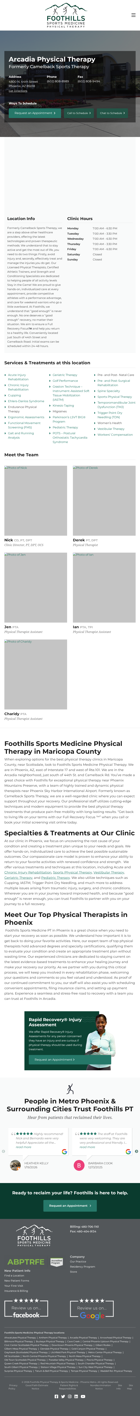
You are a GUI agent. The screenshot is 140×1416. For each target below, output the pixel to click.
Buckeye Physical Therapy (50, 1341)
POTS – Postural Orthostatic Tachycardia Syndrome (70, 438)
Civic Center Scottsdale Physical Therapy (26, 1345)
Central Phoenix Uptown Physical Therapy (106, 1341)
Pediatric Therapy (65, 427)
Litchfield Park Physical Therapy (68, 1352)
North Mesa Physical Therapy (85, 1356)
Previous (3, 1151)
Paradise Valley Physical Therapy (66, 1359)
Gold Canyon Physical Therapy (88, 1348)
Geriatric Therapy (65, 375)
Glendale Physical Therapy (54, 1348)
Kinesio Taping (63, 405)
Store (73, 1271)
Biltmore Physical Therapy (18, 1341)
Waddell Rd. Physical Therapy (116, 1371)
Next (136, 1151)
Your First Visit (13, 1285)
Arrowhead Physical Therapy (115, 1337)
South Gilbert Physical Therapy (21, 1367)
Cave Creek (73, 1341)
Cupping (14, 395)
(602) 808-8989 (58, 81)
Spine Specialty (109, 391)
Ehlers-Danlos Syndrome (26, 401)
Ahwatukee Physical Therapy (20, 1337)
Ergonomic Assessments (26, 417)
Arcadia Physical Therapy (83, 1337)
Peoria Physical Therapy (100, 1359)
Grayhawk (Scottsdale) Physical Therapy (26, 1352)
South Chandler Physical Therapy (96, 1363)
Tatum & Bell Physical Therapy (51, 1371)
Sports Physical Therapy (115, 397)
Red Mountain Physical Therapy (57, 1363)
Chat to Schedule (111, 113)
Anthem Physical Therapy (53, 1337)
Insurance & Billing (16, 1291)
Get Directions (18, 91)
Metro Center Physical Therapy (105, 1352)
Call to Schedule (77, 113)
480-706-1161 (90, 1226)
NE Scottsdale (12, 1356)
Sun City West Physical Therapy (96, 1367)
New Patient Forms (16, 1280)
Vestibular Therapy (111, 429)
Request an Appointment (33, 113)
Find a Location (14, 1275)
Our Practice (78, 1261)
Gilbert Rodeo (103, 1345)
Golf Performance (65, 381)
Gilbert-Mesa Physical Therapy (20, 1348)
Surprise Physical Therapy (18, 1371)
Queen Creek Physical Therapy (21, 1363)
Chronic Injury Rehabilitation (27, 872)
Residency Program (82, 1266)
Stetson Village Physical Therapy (58, 1367)
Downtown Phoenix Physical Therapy (72, 1345)
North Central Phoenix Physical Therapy (44, 1356)
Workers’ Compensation (115, 434)
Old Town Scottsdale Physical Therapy (25, 1359)
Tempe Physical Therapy (84, 1371)
